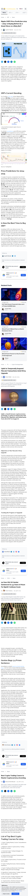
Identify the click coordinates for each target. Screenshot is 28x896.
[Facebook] (19, 552)
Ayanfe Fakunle (7, 255)
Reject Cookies (6, 893)
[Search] (25, 9)
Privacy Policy (18, 890)
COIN (8, 578)
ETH (17, 12)
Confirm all (15, 893)
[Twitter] (15, 256)
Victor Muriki (7, 551)
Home (2, 17)
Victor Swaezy (7, 744)
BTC (10, 12)
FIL (8, 364)
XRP (8, 17)
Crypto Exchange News (17, 364)
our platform (10, 131)
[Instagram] (16, 552)
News (4, 12)
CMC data (10, 96)
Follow (23, 275)
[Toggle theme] (17, 9)
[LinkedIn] (13, 256)
